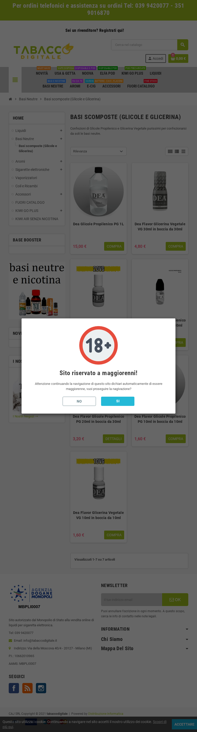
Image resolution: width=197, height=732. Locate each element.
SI (118, 401)
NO (79, 401)
